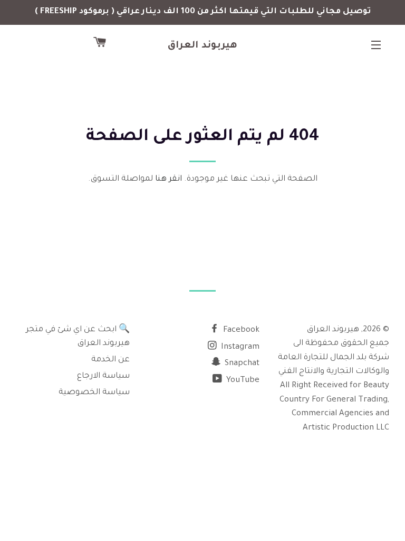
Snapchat (241, 363)
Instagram (239, 347)
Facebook (240, 330)
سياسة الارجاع (103, 376)
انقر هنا (168, 179)
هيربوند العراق (203, 46)
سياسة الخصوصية (94, 392)
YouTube (241, 380)
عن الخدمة (110, 360)
